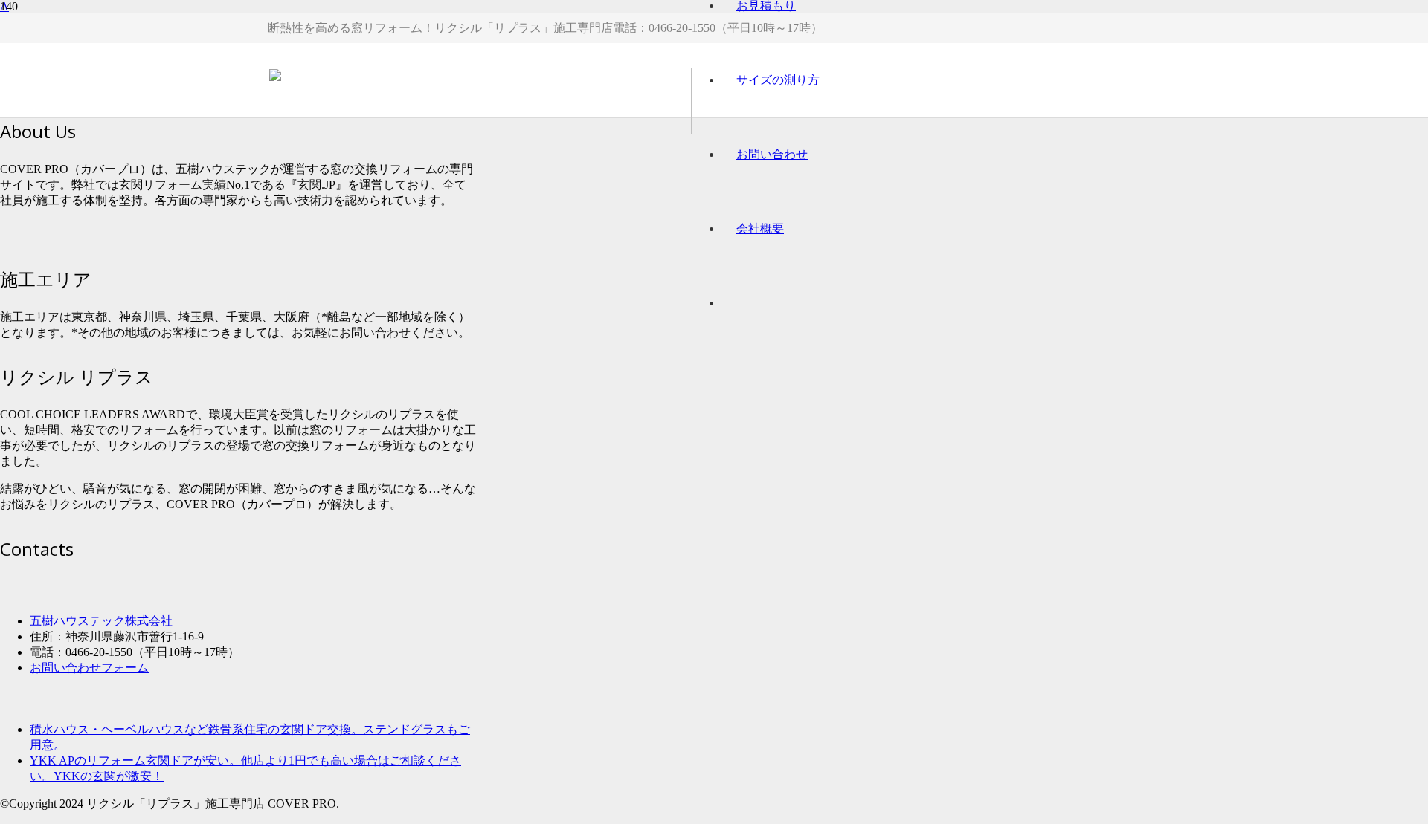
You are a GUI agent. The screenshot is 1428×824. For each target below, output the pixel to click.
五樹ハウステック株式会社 (101, 620)
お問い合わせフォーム (89, 667)
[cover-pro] (480, 130)
